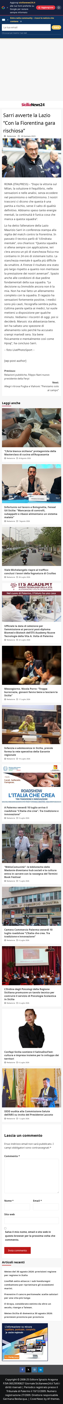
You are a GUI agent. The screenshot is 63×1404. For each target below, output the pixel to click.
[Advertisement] (31, 70)
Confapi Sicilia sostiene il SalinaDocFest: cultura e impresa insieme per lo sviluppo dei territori (31, 1055)
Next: (31, 386)
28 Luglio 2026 (24, 577)
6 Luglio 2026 (24, 940)
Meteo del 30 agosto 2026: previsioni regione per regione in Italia (30, 1273)
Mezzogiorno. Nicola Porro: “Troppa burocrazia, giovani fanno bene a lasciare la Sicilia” (31, 692)
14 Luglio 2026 (24, 759)
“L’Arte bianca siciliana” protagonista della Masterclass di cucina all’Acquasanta (30, 452)
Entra (56, 27)
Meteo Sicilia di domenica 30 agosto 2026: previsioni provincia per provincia (28, 1315)
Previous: (27, 374)
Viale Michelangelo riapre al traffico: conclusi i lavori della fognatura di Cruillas (30, 571)
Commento (12, 1156)
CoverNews (36, 1399)
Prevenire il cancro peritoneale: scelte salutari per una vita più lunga (31, 1296)
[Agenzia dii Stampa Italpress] (25, 1342)
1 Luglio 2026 (24, 1118)
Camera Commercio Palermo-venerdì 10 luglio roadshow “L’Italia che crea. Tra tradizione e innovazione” (28, 933)
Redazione (11, 136)
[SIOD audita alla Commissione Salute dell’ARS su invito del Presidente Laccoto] (31, 1087)
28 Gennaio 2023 (28, 136)
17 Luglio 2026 (24, 699)
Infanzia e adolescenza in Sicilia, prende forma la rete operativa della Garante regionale (28, 751)
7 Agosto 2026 (24, 521)
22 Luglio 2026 (24, 640)
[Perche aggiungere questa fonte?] (58, 8)
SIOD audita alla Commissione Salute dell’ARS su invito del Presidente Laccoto (28, 1113)
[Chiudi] (7, 7)
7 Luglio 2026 (24, 881)
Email (37, 1200)
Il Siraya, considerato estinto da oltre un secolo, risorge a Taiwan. (27, 1305)
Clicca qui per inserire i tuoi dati (14, 33)
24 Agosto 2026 (25, 458)
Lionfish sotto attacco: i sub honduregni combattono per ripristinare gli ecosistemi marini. (29, 1285)
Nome (9, 1200)
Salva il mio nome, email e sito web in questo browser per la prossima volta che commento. (30, 1235)
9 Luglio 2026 (24, 818)
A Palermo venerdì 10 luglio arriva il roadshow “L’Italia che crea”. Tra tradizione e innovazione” (31, 811)
